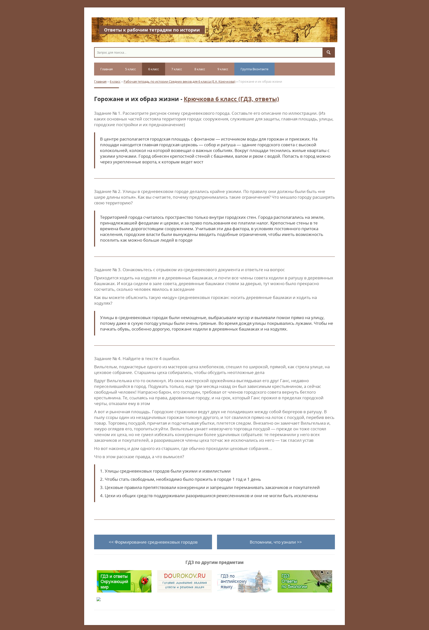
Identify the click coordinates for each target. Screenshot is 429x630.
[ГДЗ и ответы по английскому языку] (244, 581)
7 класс (176, 69)
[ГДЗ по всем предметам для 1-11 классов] (124, 599)
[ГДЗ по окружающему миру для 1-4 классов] (124, 581)
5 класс (130, 69)
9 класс (222, 69)
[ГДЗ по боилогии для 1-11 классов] (304, 581)
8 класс (199, 69)
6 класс (153, 69)
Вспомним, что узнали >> (276, 542)
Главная (106, 69)
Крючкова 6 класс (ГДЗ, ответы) (231, 99)
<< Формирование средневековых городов (153, 542)
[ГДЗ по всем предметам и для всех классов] (184, 581)
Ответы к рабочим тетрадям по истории (152, 30)
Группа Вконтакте (254, 69)
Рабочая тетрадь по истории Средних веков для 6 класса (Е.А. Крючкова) (179, 81)
